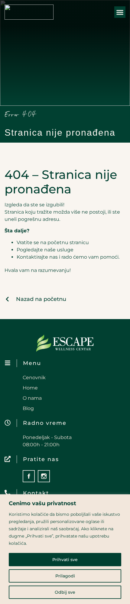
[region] (65, 549)
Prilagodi (65, 576)
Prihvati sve (65, 559)
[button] (120, 12)
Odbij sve (65, 592)
